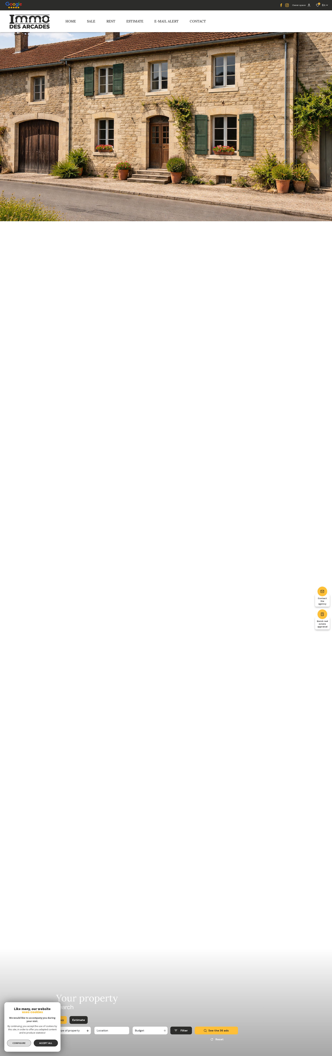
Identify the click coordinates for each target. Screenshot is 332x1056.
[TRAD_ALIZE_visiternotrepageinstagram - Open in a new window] (287, 5)
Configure (19, 1043)
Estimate (78, 1020)
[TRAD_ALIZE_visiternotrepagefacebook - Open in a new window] (281, 5)
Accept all (45, 1043)
